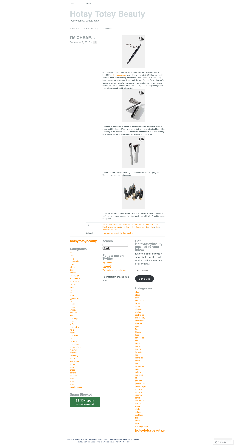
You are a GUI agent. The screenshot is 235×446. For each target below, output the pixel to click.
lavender (73, 312)
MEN (72, 324)
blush (72, 255)
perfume (73, 341)
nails (72, 329)
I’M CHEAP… (82, 37)
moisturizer (74, 327)
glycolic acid (75, 298)
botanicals (74, 261)
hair (71, 301)
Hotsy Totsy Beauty (107, 13)
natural (73, 332)
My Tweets (107, 262)
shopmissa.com (119, 74)
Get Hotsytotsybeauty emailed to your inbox (148, 245)
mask (72, 321)
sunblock (74, 375)
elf (122, 227)
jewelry (73, 309)
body (72, 258)
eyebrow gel (128, 227)
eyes (104, 233)
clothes (73, 272)
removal (73, 349)
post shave (74, 344)
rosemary (74, 355)
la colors (151, 227)
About (88, 4)
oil (71, 338)
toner (72, 381)
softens (73, 372)
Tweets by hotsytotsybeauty (114, 270)
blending (106, 227)
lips (71, 315)
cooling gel (74, 275)
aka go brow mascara (110, 224)
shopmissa (107, 229)
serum (72, 364)
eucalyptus (74, 281)
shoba (72, 369)
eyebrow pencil (139, 227)
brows (72, 264)
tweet (107, 266)
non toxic (74, 335)
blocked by (88, 403)
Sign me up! (144, 278)
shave (72, 367)
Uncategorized (128, 233)
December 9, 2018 (80, 42)
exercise (73, 284)
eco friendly (75, 278)
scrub (72, 358)
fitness (72, 292)
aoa (120, 224)
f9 (146, 227)
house (72, 307)
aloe (72, 252)
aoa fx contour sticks (130, 224)
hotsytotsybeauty (83, 240)
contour (117, 227)
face (108, 233)
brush (112, 227)
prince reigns (75, 347)
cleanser (73, 269)
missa (157, 227)
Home (72, 4)
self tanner (74, 361)
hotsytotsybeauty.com (152, 430)
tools (120, 233)
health (72, 304)
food (72, 295)
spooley (114, 229)
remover (73, 352)
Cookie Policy (125, 442)
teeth (72, 378)
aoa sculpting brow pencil (148, 224)
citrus (72, 267)
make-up (114, 233)
